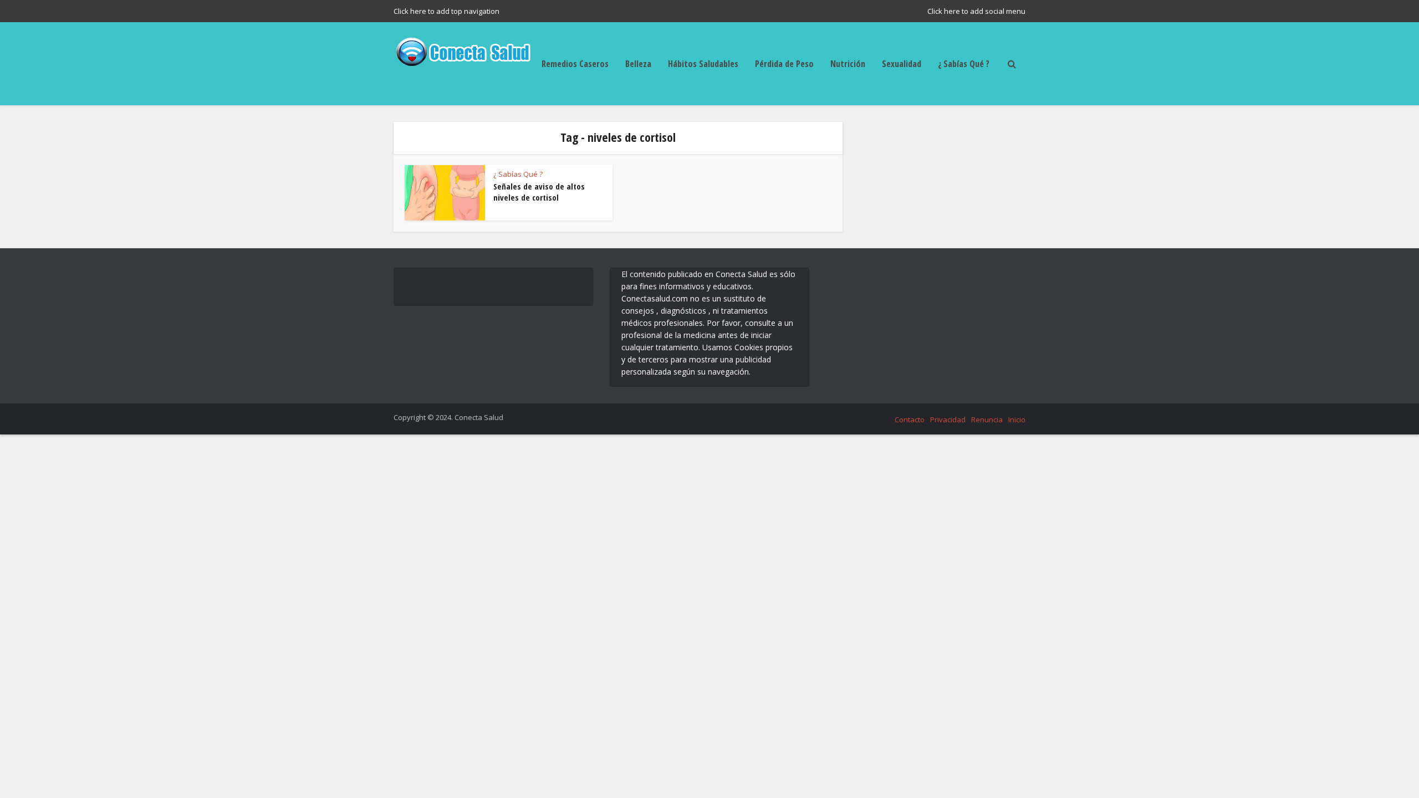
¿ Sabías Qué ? (963, 64)
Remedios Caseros (575, 64)
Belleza (638, 64)
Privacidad (948, 419)
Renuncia (987, 419)
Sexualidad (901, 64)
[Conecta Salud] (463, 49)
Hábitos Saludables (703, 64)
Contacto (910, 419)
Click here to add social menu (976, 11)
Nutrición (847, 64)
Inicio (1016, 419)
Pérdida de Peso (784, 64)
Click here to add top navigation (446, 11)
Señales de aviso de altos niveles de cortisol (539, 192)
